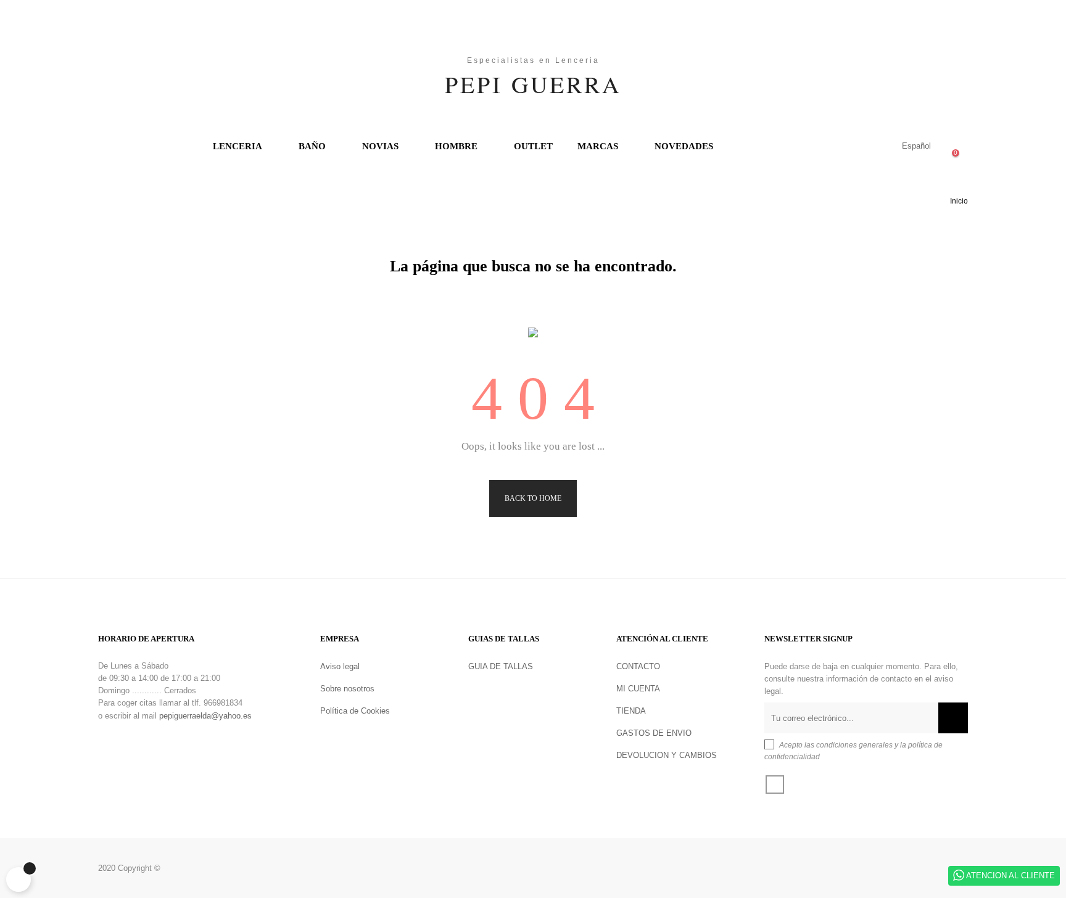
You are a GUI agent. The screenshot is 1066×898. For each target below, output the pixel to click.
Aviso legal (340, 666)
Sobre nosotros (347, 688)
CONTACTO (638, 666)
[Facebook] (775, 784)
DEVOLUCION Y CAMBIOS (666, 755)
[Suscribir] (953, 717)
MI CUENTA (638, 688)
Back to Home (533, 498)
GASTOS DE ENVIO (654, 733)
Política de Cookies (355, 710)
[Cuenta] (865, 146)
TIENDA (631, 710)
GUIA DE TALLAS (500, 666)
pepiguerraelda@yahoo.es (205, 715)
